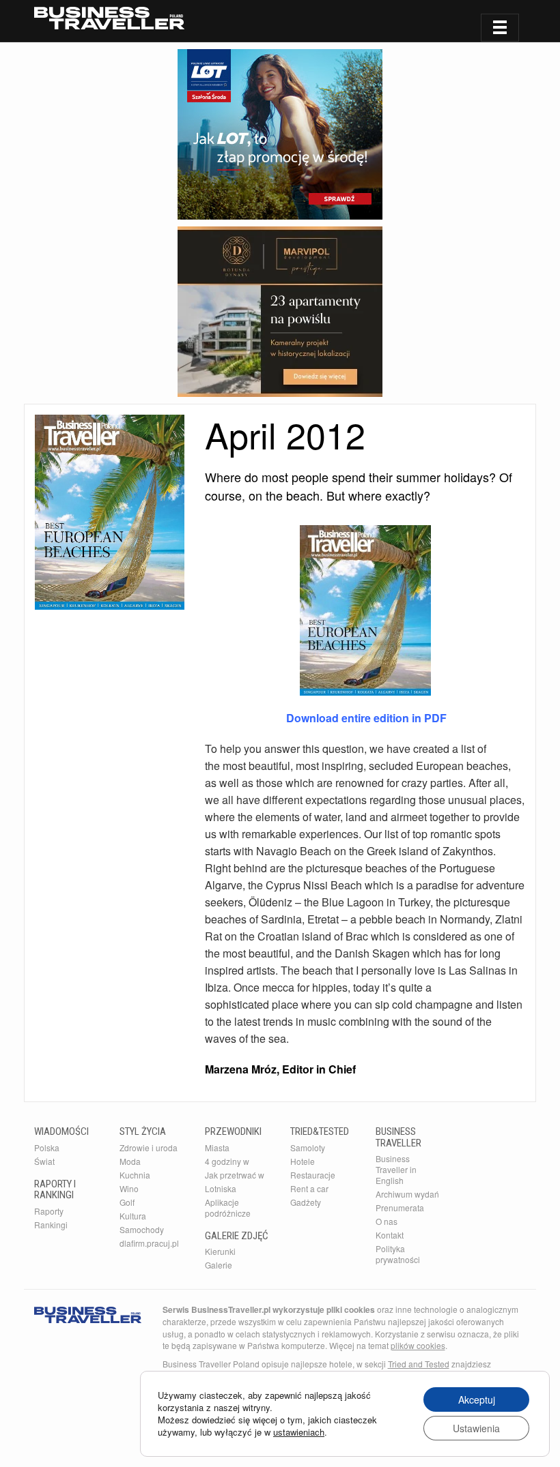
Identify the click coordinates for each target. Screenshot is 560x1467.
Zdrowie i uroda (149, 1147)
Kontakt (390, 1235)
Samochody (142, 1229)
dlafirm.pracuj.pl (149, 1243)
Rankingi (51, 1224)
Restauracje (312, 1175)
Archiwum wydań (407, 1194)
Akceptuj (476, 1399)
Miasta (217, 1147)
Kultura (133, 1215)
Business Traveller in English (396, 1169)
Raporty (49, 1211)
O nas (386, 1221)
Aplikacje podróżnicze (228, 1207)
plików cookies (418, 1345)
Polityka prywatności (398, 1254)
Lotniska (220, 1188)
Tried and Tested (418, 1363)
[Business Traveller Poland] (109, 18)
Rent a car (309, 1188)
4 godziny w (227, 1161)
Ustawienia (476, 1428)
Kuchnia (135, 1175)
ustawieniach (298, 1432)
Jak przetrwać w (234, 1175)
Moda (130, 1161)
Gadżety (305, 1202)
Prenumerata (400, 1207)
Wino (129, 1188)
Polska (46, 1147)
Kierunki (220, 1251)
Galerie (218, 1265)
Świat (44, 1161)
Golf (127, 1202)
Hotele (302, 1161)
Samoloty (307, 1147)
